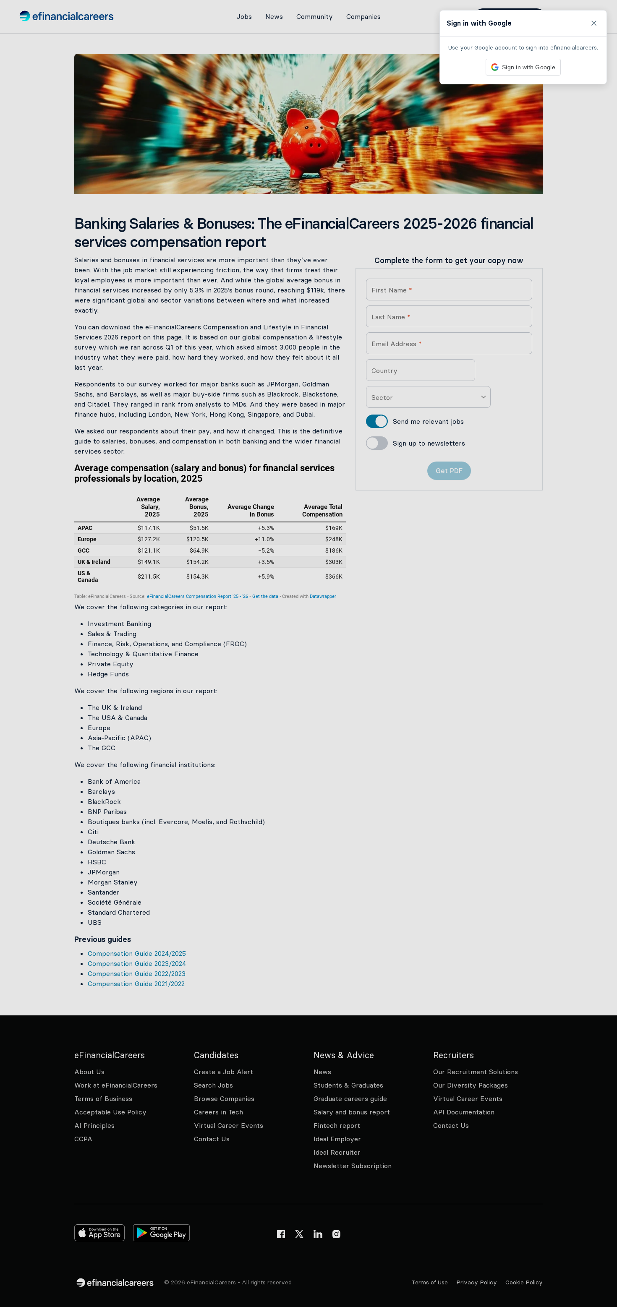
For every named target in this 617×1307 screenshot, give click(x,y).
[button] (308, 653)
